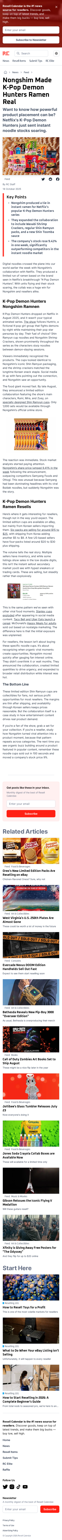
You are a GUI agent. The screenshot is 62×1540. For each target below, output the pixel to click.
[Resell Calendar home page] (6, 53)
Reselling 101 (12, 1303)
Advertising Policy (10, 1531)
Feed (26, 72)
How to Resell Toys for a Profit (24, 1307)
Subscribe (31, 813)
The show (30, 321)
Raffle (6, 1469)
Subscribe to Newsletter (31, 40)
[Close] (56, 7)
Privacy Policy (8, 1521)
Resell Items (19, 61)
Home (6, 1440)
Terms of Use (8, 1526)
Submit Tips (35, 61)
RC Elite (50, 61)
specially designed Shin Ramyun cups (26, 402)
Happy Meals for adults (41, 623)
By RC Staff (9, 184)
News (6, 61)
